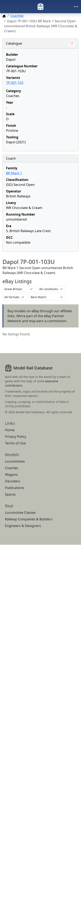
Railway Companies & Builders (28, 519)
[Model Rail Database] (40, 6)
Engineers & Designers (23, 525)
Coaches (17, 15)
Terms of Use (15, 443)
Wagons (11, 474)
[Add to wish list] (71, 43)
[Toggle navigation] (76, 6)
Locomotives (15, 461)
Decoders (12, 481)
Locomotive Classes (20, 512)
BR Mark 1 (14, 173)
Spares (10, 494)
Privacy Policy (15, 436)
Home (10, 430)
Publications (14, 487)
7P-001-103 (14, 82)
